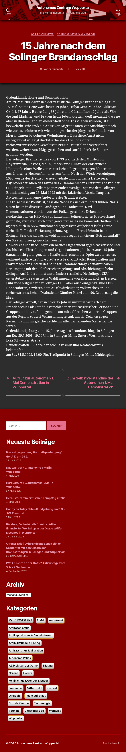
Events (27, 673)
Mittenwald (34, 688)
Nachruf (52, 688)
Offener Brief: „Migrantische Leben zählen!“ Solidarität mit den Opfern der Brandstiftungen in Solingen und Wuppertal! (35, 548)
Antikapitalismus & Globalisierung (30, 635)
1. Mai (40, 620)
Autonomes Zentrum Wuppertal (63, 8)
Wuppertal (16, 718)
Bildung (48, 665)
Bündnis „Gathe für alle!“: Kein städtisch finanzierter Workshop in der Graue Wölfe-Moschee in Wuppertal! (34, 528)
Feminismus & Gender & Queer (28, 680)
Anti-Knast (56, 620)
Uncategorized (34, 710)
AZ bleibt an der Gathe (23, 665)
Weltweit (55, 710)
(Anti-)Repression (20, 619)
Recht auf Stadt (36, 695)
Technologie (42, 703)
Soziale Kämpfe (19, 703)
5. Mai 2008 (79, 69)
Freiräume (15, 688)
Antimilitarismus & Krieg (24, 643)
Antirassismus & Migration (76, 33)
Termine (14, 710)
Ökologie (15, 695)
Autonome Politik (20, 658)
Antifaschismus (42, 33)
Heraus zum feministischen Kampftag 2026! (35, 498)
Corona (13, 673)
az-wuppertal (56, 69)
